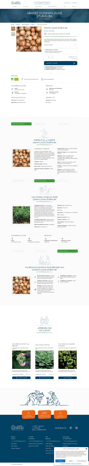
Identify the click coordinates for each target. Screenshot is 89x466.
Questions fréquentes (15, 448)
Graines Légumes (25, 24)
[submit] (21, 377)
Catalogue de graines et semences (70, 443)
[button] (86, 448)
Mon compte (14, 443)
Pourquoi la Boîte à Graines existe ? (35, 443)
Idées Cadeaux (38, 6)
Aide (65, 6)
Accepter (60, 461)
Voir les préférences (81, 461)
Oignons (33, 24)
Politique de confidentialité (66, 463)
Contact (74, 6)
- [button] (45, 57)
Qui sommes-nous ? (52, 6)
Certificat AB (65, 446)
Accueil (12, 24)
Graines (14, 6)
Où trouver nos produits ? (33, 446)
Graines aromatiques (50, 446)
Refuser (71, 461)
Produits (18, 24)
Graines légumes (49, 443)
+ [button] (52, 57)
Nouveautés (26, 6)
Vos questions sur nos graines (52, 453)
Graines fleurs (48, 448)
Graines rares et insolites (51, 450)
